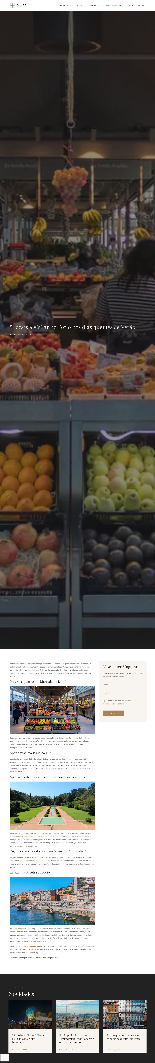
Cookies (120, 704)
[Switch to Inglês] (143, 5)
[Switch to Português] (138, 5)
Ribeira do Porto (18, 928)
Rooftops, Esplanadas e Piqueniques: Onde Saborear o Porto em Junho (76, 1039)
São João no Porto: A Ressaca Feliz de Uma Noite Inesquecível (29, 1039)
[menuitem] (65, 5)
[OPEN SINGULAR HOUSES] (74, 5)
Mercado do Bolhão (76, 738)
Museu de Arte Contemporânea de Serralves (28, 836)
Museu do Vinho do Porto (30, 860)
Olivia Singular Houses (32, 946)
